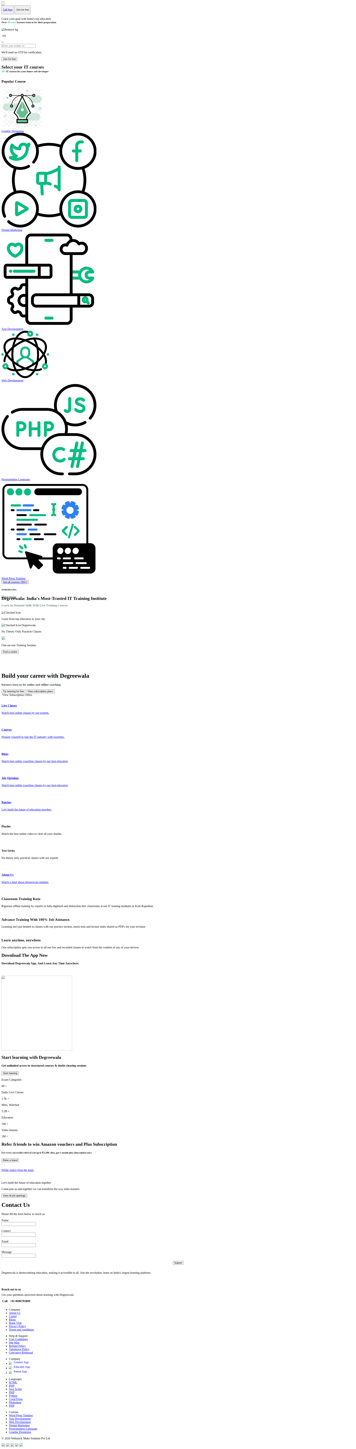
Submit (178, 1263)
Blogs (12, 1319)
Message (6, 1252)
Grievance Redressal (21, 1352)
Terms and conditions (21, 1329)
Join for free (9, 59)
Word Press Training (21, 1415)
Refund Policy (17, 1345)
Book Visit (15, 1322)
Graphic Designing (20, 1432)
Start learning (10, 1073)
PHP (11, 1385)
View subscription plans (40, 691)
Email (4, 1241)
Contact (6, 1230)
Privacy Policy (17, 1326)
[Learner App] (11, 1363)
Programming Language (23, 1428)
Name (5, 1220)
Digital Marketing (19, 1425)
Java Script (15, 1389)
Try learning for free (13, 691)
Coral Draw (16, 1399)
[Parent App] (11, 1372)
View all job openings (14, 1195)
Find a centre (10, 651)
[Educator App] (11, 1368)
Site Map (14, 1342)
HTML (13, 1382)
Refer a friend (10, 1160)
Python (13, 1395)
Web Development (20, 1422)
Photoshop (15, 1402)
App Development (20, 1418)
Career (13, 1316)
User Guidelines (18, 1339)
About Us (14, 1312)
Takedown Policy (19, 1349)
